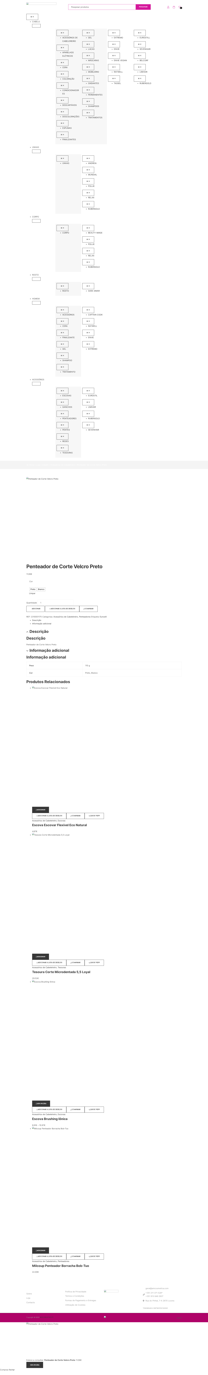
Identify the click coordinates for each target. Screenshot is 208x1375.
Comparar (89, 609)
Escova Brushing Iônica (50, 1119)
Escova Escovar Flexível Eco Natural (59, 825)
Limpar (32, 593)
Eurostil (103, 616)
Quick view (95, 816)
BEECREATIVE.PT (46, 1317)
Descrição (36, 620)
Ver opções (41, 1103)
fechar (12, 1369)
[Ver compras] (174, 7)
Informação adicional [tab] (49, 650)
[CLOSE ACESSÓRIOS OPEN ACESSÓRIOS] (36, 383)
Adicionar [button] (41, 810)
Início (31, 465)
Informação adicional (41, 623)
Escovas (61, 820)
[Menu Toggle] (32, 17)
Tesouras (62, 967)
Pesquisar (143, 7)
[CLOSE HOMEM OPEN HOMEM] (36, 303)
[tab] (107, 620)
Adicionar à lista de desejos (63, 609)
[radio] (33, 589)
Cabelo (45, 465)
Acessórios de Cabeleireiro (62, 465)
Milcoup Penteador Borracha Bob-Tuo (60, 1266)
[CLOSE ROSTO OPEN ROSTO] (36, 279)
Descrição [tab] (39, 631)
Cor (31, 581)
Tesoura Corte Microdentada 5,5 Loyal (61, 972)
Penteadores (85, 616)
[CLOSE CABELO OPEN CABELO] (36, 25)
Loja (38, 465)
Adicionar (36, 609)
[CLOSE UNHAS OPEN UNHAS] (36, 151)
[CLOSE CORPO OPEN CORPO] (36, 221)
